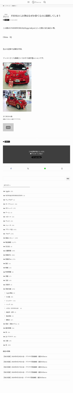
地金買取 (10, 316)
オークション (11, 204)
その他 (9, 297)
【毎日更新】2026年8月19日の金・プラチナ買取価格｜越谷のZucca (25, 362)
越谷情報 (9, 328)
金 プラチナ (10, 337)
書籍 (8, 276)
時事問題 (9, 272)
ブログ (9, 234)
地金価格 (10, 242)
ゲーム (8, 212)
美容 (8, 280)
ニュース (9, 225)
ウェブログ (10, 200)
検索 (68, 178)
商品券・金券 (11, 312)
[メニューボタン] (28, 2)
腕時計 (9, 320)
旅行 (8, 263)
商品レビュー (11, 238)
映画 (8, 268)
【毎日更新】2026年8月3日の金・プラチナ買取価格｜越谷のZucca (24, 377)
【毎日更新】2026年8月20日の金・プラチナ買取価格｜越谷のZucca (25, 356)
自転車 (8, 285)
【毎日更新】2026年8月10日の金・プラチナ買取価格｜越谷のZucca (25, 372)
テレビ (9, 221)
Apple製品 (10, 293)
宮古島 (8, 246)
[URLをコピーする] (62, 168)
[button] (11, 168)
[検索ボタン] (44, 2)
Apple (9, 191)
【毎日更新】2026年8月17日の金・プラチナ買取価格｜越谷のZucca (25, 367)
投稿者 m (10, 259)
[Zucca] (36, 2)
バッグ (9, 304)
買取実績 (10, 289)
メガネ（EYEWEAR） (14, 308)
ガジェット (10, 208)
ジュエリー (10, 301)
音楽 (8, 341)
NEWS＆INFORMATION (15, 195)
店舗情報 (10, 251)
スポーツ (9, 217)
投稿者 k (7, 20)
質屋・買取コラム (12, 324)
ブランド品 (10, 229)
